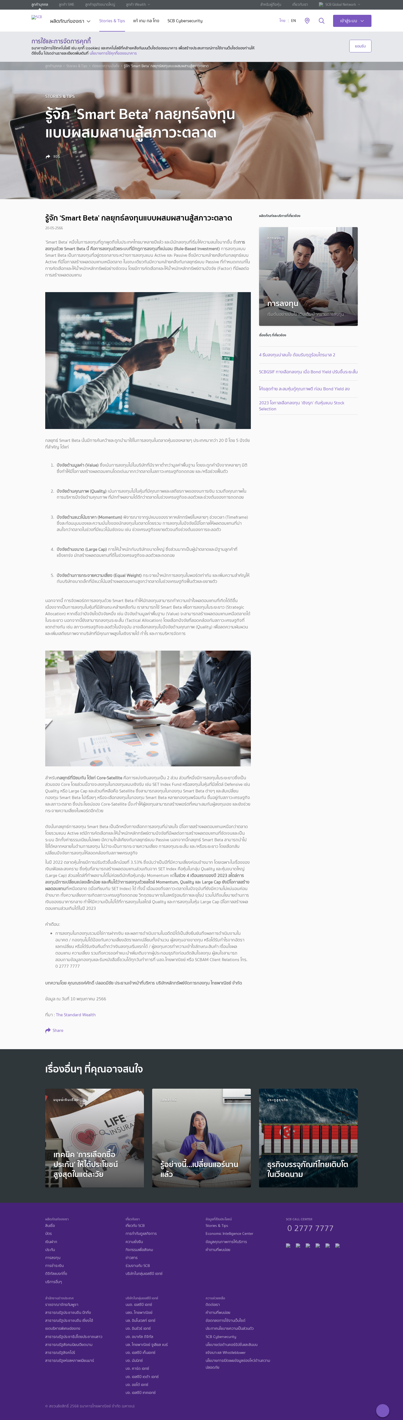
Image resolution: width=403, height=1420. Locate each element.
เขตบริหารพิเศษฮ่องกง (62, 1328)
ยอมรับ (360, 46)
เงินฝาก (51, 1242)
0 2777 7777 (310, 1227)
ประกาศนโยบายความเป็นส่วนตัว (230, 1328)
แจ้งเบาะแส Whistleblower (226, 1353)
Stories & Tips (112, 21)
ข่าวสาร (132, 1258)
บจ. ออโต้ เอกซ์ (137, 1385)
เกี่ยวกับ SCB (135, 1226)
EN (293, 21)
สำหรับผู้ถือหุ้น (270, 4)
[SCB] (37, 17)
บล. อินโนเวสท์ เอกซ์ (140, 1320)
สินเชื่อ (50, 1226)
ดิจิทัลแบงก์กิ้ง (56, 1274)
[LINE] (298, 1245)
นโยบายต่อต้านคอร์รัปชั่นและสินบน (231, 1345)
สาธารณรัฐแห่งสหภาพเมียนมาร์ (69, 1360)
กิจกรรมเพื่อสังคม (139, 1250)
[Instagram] (337, 1245)
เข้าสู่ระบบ (348, 21)
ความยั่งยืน (134, 1242)
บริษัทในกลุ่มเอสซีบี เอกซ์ (144, 1274)
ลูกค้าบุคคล (40, 4)
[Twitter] (327, 1245)
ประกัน (50, 1250)
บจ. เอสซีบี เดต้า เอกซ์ (142, 1377)
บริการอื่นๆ (53, 1282)
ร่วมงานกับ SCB (138, 1266)
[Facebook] (288, 1245)
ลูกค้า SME (66, 4)
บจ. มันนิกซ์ (134, 1360)
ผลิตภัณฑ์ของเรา (67, 22)
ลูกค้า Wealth (136, 4)
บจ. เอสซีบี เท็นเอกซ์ (140, 1353)
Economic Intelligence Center (229, 1233)
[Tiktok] (308, 1245)
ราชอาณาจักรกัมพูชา (61, 1305)
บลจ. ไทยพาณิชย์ (139, 1312)
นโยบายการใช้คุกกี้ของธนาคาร (113, 53)
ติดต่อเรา (213, 1305)
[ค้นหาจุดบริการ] (307, 21)
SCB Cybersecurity (185, 21)
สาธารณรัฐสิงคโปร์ (60, 1353)
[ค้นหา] (322, 21)
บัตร (48, 1233)
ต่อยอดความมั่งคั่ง (105, 66)
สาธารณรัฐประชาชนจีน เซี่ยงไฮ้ (69, 1320)
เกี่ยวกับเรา (300, 4)
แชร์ (56, 156)
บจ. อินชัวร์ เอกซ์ (138, 1328)
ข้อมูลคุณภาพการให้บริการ (226, 1242)
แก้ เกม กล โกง (146, 21)
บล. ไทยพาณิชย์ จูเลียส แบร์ (147, 1345)
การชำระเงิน (54, 1266)
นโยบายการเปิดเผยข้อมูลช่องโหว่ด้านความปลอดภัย (238, 1364)
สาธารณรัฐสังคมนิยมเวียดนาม (68, 1345)
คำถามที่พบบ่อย (218, 1250)
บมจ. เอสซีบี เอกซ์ (139, 1305)
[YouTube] (318, 1245)
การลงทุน (52, 1258)
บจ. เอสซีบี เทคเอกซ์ (141, 1393)
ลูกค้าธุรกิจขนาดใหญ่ (100, 4)
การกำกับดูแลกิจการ (141, 1233)
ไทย (282, 21)
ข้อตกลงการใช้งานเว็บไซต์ (225, 1320)
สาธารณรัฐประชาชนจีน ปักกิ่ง (68, 1312)
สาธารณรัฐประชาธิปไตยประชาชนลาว (73, 1337)
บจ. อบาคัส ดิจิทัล (139, 1337)
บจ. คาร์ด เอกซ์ (137, 1368)
